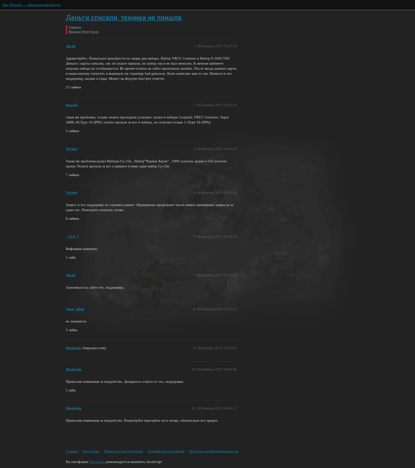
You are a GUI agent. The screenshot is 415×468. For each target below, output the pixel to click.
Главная (72, 451)
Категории (91, 451)
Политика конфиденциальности (213, 451)
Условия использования (166, 451)
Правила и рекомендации (123, 451)
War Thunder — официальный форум (31, 5)
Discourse (96, 462)
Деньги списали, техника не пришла (124, 18)
